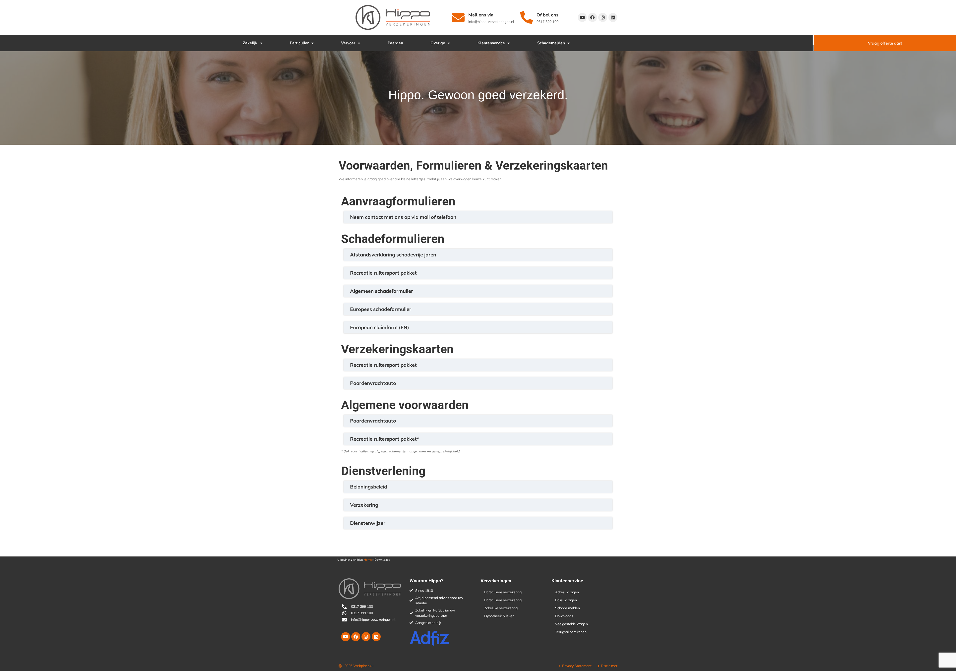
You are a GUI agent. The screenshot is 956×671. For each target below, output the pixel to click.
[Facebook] (592, 17)
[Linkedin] (612, 17)
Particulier (299, 43)
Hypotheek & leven (499, 616)
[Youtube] (582, 17)
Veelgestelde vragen (571, 624)
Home (368, 560)
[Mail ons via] (458, 17)
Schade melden (567, 608)
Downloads (564, 616)
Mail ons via (480, 15)
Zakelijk (250, 43)
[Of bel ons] (526, 17)
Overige (437, 43)
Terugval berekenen (571, 632)
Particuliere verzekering (503, 592)
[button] (478, 217)
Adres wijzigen (567, 592)
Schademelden (551, 43)
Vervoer (348, 43)
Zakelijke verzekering (501, 608)
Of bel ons (547, 15)
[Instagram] (602, 17)
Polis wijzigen (566, 600)
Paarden (395, 43)
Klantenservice (491, 43)
